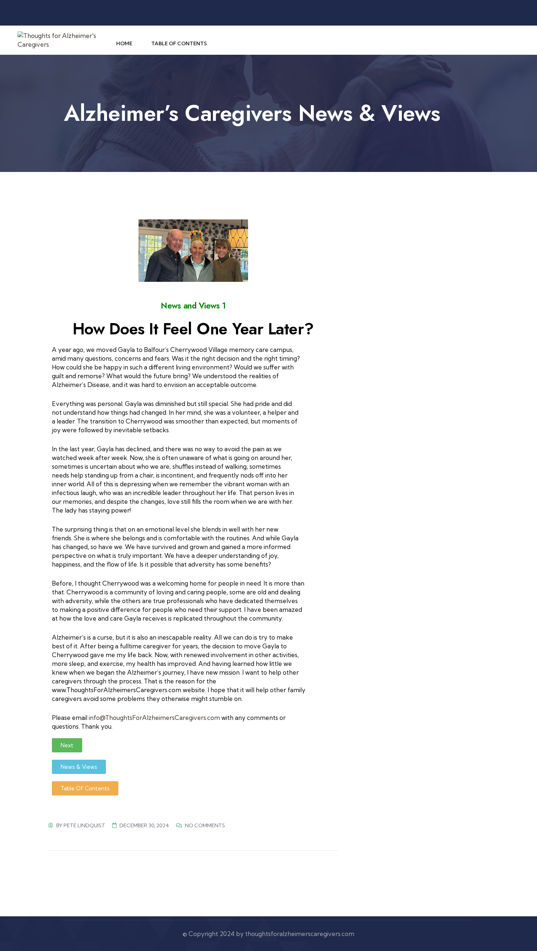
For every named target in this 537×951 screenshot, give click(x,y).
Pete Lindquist (84, 825)
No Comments (205, 825)
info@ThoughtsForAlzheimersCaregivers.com (154, 717)
